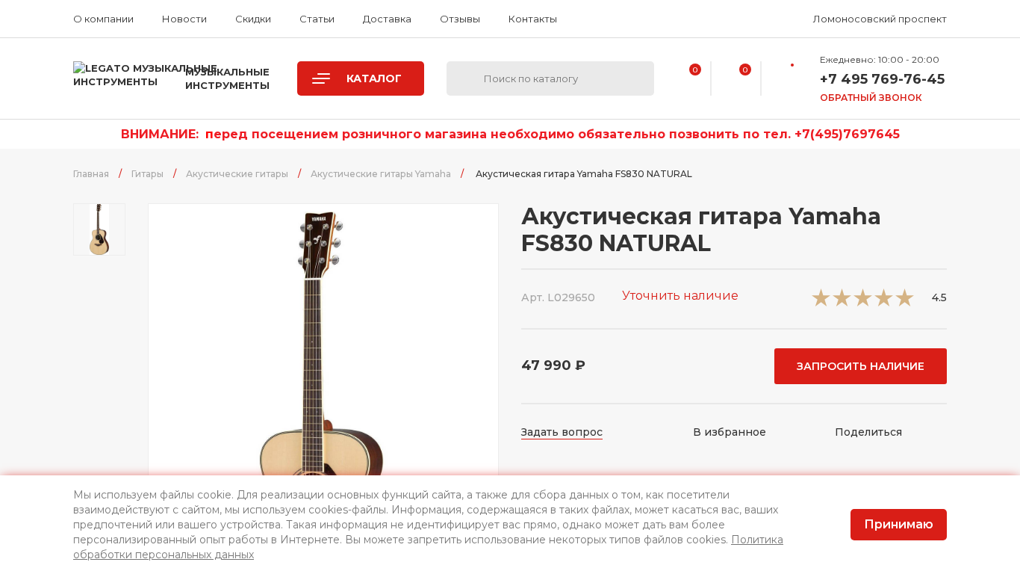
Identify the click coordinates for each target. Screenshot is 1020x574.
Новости (184, 19)
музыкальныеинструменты (227, 78)
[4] (883, 302)
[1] (821, 302)
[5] (904, 302)
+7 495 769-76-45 (882, 79)
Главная (91, 173)
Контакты (533, 19)
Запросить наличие (860, 366)
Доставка (387, 19)
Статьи (317, 19)
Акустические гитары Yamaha (381, 173)
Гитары (147, 173)
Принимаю (898, 524)
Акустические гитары (237, 173)
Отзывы (460, 19)
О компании (103, 19)
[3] (862, 302)
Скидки (253, 19)
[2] (842, 302)
